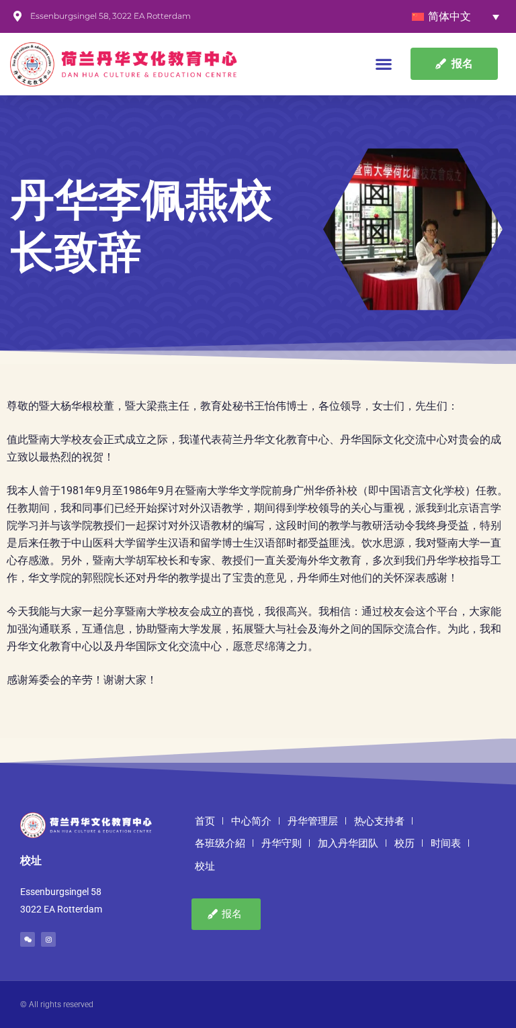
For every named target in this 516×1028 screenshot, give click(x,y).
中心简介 (251, 821)
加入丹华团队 (348, 843)
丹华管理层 (313, 821)
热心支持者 (379, 821)
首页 (205, 821)
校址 (205, 866)
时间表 (446, 843)
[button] (384, 64)
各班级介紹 (220, 843)
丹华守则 (281, 843)
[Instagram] (48, 939)
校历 (404, 843)
